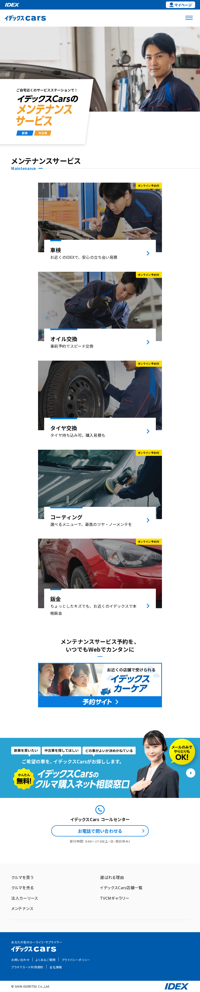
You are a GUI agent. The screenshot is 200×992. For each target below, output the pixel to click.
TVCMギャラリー (115, 898)
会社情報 (56, 967)
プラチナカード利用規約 (27, 967)
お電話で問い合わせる (100, 831)
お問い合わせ (20, 960)
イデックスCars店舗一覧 (121, 887)
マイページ (183, 4)
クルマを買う (22, 877)
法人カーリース (24, 898)
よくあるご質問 (45, 960)
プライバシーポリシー (76, 960)
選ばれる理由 (112, 877)
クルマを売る (22, 887)
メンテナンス (22, 908)
